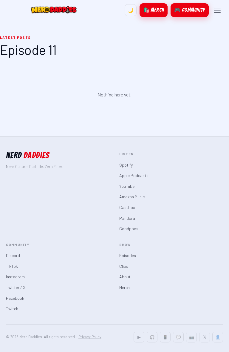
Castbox (127, 207)
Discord (13, 255)
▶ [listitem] (139, 336)
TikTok (12, 266)
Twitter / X (15, 287)
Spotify (126, 164)
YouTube (126, 186)
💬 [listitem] (178, 336)
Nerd (27, 155)
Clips (123, 266)
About (125, 276)
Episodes (127, 255)
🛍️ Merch (153, 10)
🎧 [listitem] (152, 336)
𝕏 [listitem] (204, 336)
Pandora (127, 218)
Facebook (15, 298)
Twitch (12, 308)
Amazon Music (132, 196)
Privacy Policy (89, 337)
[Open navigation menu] (217, 10)
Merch (124, 287)
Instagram (15, 276)
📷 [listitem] (191, 336)
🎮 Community (189, 10)
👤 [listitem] (217, 336)
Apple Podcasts (133, 175)
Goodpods (128, 228)
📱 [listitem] (165, 336)
